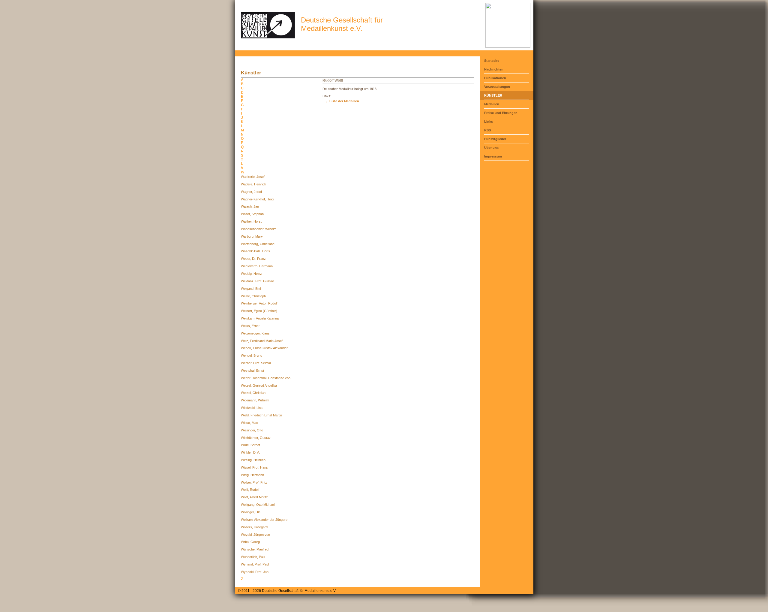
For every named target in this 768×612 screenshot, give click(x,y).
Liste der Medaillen (344, 101)
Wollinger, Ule (250, 512)
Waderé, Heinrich (253, 184)
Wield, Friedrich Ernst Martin (261, 415)
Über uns (491, 147)
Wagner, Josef (251, 192)
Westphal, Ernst (252, 370)
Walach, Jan (250, 206)
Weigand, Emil (251, 288)
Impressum (493, 156)
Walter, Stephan (252, 214)
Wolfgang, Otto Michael (257, 504)
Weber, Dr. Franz (253, 258)
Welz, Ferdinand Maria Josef (262, 341)
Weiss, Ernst (250, 326)
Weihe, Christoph (253, 296)
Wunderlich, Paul (253, 557)
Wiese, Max (249, 422)
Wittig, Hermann (252, 475)
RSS (487, 130)
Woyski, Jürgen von (255, 534)
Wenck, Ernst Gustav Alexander (264, 348)
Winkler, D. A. (250, 452)
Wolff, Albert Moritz (254, 497)
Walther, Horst (251, 221)
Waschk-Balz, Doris (255, 251)
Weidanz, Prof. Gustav (257, 281)
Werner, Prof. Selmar (256, 363)
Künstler (493, 95)
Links (488, 121)
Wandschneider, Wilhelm (258, 229)
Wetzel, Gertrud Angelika (259, 385)
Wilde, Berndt (250, 445)
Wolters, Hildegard (254, 527)
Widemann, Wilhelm (255, 400)
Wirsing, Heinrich (253, 460)
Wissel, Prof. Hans (254, 467)
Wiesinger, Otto (252, 430)
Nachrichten (493, 69)
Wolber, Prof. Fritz (254, 482)
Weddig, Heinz (251, 273)
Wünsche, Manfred (254, 549)
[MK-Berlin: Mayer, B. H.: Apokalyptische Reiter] (507, 46)
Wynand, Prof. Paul (255, 564)
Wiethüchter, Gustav (256, 438)
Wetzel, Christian (253, 392)
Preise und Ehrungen (501, 113)
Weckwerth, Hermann (257, 266)
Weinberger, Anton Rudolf (259, 303)
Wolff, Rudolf (250, 489)
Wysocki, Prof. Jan (254, 572)
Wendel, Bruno (251, 355)
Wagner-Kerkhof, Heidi (257, 199)
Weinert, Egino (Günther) (259, 311)
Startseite (491, 60)
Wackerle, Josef (253, 176)
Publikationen (495, 78)
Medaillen (491, 104)
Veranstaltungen (497, 86)
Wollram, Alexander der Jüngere (264, 519)
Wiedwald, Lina (251, 408)
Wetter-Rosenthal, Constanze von (265, 378)
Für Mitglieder (495, 139)
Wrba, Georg (250, 542)
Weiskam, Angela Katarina (260, 318)
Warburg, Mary (252, 236)
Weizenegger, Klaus (255, 333)
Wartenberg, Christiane (257, 244)
